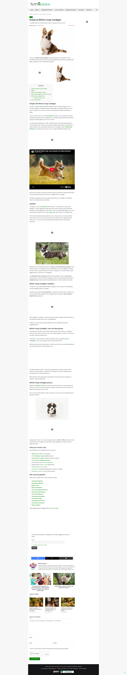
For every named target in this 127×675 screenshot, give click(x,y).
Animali (37, 9)
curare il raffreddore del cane (42, 460)
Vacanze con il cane (37, 453)
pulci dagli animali (48, 462)
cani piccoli (43, 206)
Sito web (55, 643)
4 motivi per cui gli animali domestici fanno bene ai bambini (67, 609)
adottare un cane (40, 385)
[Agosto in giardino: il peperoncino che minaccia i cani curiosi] (36, 602)
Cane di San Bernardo (37, 494)
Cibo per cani (35, 469)
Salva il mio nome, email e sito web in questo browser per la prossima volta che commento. (49, 648)
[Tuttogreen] (40, 4)
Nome (30, 637)
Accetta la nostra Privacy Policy (40, 545)
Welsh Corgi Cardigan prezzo (38, 96)
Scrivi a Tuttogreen (68, 666)
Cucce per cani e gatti (37, 458)
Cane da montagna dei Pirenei (39, 489)
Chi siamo (62, 666)
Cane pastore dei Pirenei (38, 500)
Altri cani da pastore (35, 99)
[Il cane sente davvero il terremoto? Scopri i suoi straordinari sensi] (52, 602)
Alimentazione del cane (37, 466)
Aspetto (33, 90)
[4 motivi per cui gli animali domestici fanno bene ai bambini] (68, 602)
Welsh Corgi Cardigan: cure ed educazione (41, 94)
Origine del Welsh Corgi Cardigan (39, 88)
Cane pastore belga (37, 498)
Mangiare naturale (71, 9)
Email (33, 539)
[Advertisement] (39, 72)
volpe (66, 210)
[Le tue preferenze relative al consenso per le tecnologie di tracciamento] (124, 672)
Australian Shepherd (37, 481)
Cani (38, 14)
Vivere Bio (88, 9)
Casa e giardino (59, 9)
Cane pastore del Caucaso (38, 492)
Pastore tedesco (36, 505)
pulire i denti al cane (40, 471)
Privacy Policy (48, 666)
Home (31, 14)
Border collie (35, 485)
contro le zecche (43, 464)
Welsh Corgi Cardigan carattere (38, 92)
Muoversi (81, 9)
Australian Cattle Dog (37, 483)
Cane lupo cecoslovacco (38, 503)
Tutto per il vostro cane (39, 97)
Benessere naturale (46, 9)
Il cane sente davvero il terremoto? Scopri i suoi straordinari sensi (50, 609)
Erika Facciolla (33, 25)
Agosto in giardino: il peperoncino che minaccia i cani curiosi (35, 609)
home (31, 9)
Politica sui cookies (55, 666)
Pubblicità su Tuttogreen (77, 666)
